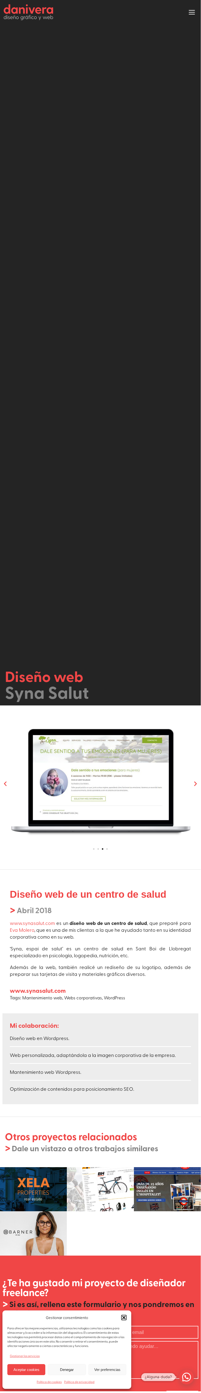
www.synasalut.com (32, 923)
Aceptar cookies (26, 1370)
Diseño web (44, 676)
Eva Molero (22, 929)
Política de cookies (49, 1382)
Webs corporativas (83, 997)
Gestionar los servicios (25, 1356)
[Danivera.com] (29, 12)
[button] (123, 1317)
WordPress (114, 997)
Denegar (67, 1370)
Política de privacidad (79, 1382)
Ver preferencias (107, 1370)
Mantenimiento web (42, 997)
